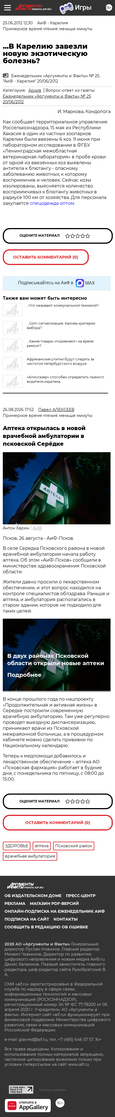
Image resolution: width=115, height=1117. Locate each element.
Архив (34, 90)
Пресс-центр (80, 895)
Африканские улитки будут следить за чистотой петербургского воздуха (60, 361)
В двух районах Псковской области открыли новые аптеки (55, 660)
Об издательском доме (32, 895)
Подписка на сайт (26, 919)
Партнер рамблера (52, 1090)
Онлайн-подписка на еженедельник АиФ (54, 911)
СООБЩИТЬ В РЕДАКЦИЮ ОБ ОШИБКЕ (46, 927)
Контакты (66, 919)
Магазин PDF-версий (54, 903)
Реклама (14, 903)
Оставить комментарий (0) (45, 257)
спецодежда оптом (52, 203)
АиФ (37, 528)
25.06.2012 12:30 (18, 22)
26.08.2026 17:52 (18, 409)
